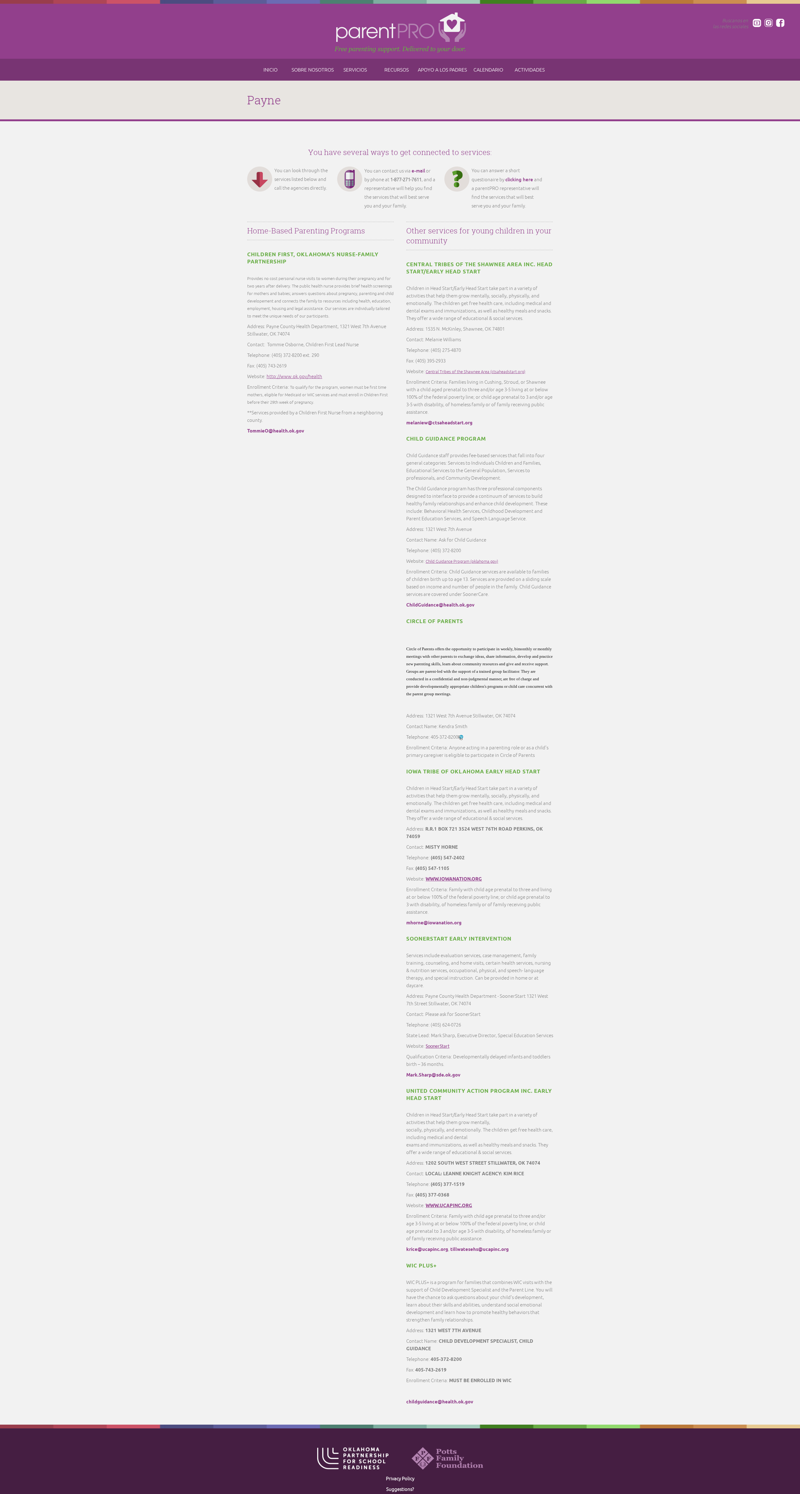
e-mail (418, 171)
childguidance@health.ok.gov (439, 1402)
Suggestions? (400, 1489)
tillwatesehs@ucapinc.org (479, 1250)
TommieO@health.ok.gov (275, 431)
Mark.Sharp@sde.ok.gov (433, 1075)
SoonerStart (437, 1046)
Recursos (396, 70)
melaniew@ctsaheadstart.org (439, 423)
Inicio (270, 70)
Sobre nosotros (313, 70)
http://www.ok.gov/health (294, 377)
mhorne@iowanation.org (434, 923)
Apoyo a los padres (442, 70)
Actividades (530, 70)
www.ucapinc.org (449, 1206)
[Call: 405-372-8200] (460, 737)
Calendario (488, 70)
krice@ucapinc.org (427, 1250)
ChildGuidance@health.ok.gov (440, 605)
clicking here (519, 179)
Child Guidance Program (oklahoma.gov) (462, 561)
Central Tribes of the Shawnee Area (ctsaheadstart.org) (475, 371)
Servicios (355, 70)
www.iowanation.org (454, 879)
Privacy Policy (400, 1479)
